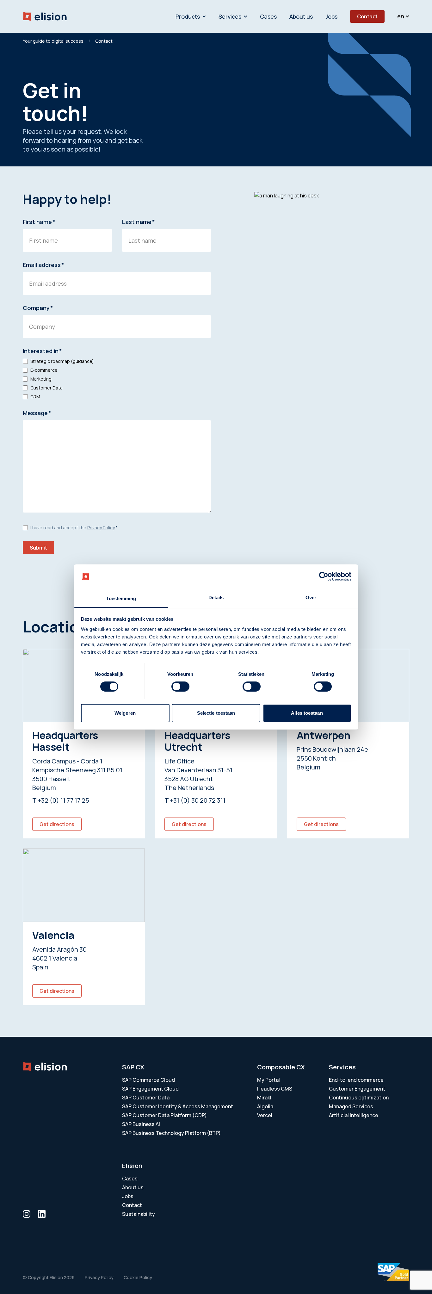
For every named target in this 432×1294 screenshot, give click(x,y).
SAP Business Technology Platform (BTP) (171, 1132)
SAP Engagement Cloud (150, 1088)
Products (188, 16)
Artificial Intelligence (353, 1115)
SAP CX (133, 1067)
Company (38, 308)
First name (39, 222)
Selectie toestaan (216, 713)
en (400, 16)
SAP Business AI (141, 1124)
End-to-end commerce (356, 1079)
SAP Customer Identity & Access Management (177, 1106)
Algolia (265, 1106)
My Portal (268, 1079)
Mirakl (264, 1097)
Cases (268, 16)
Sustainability (138, 1213)
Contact (367, 16)
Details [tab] (216, 597)
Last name (138, 222)
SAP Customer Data (146, 1097)
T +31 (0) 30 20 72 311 (194, 800)
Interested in (42, 351)
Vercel (264, 1115)
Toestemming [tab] (121, 598)
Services (230, 16)
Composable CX (281, 1067)
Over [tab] (310, 597)
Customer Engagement (357, 1088)
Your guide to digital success (53, 41)
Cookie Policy (138, 1277)
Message (37, 413)
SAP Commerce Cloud (148, 1079)
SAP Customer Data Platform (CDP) (164, 1115)
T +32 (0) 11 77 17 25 (60, 800)
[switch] (180, 686)
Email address (43, 265)
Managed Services (351, 1106)
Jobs (331, 16)
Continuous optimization (359, 1097)
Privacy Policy (101, 528)
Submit (38, 547)
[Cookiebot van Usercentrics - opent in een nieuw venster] (323, 576)
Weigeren (125, 713)
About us (301, 16)
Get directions (57, 824)
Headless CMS (274, 1088)
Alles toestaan (307, 713)
